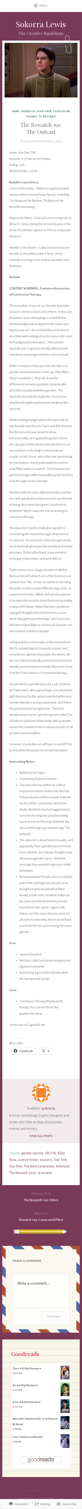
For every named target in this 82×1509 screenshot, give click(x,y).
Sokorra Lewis (41, 24)
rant (16, 111)
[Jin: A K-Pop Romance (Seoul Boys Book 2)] (65, 1395)
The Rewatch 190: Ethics (41, 1197)
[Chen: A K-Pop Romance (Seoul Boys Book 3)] (65, 1378)
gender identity (32, 1153)
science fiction (28, 1160)
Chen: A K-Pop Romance (27, 1368)
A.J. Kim (19, 1373)
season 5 (46, 1160)
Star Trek (44, 111)
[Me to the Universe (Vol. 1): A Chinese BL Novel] (65, 1428)
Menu (43, 5)
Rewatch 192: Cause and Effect (41, 1216)
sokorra (48, 1108)
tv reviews (47, 116)
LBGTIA (50, 1153)
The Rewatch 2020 (22, 1173)
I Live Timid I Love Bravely (28, 1437)
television (63, 1166)
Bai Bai (18, 1429)
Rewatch (28, 111)
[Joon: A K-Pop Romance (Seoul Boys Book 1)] (65, 1412)
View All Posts (41, 1136)
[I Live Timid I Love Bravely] (65, 1447)
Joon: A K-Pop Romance (27, 1402)
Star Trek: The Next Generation (31, 1166)
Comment (53, 1316)
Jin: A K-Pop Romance (25, 1385)
